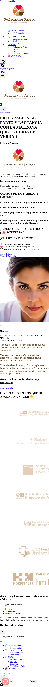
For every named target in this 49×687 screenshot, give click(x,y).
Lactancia (16, 51)
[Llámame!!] (1, 73)
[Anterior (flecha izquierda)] (1, 675)
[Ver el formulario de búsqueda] (2, 65)
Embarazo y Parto (20, 47)
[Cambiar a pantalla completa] (4, 673)
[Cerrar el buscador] (2, 678)
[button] (5, 681)
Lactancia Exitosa (20, 39)
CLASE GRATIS (7, 69)
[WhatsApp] (3, 73)
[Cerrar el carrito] (2, 632)
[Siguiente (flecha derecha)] (4, 675)
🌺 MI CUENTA (15, 56)
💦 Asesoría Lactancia (14, 645)
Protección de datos (12, 613)
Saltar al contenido (7, 1)
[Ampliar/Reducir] (1, 673)
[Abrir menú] (2, 76)
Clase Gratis (5, 112)
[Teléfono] (1, 105)
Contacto (8, 609)
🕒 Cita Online (19, 33)
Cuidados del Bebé (20, 54)
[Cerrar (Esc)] (9, 673)
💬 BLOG (9, 657)
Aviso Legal (10, 611)
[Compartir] (6, 673)
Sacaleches (17, 41)
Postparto (16, 49)
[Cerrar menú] (1, 641)
